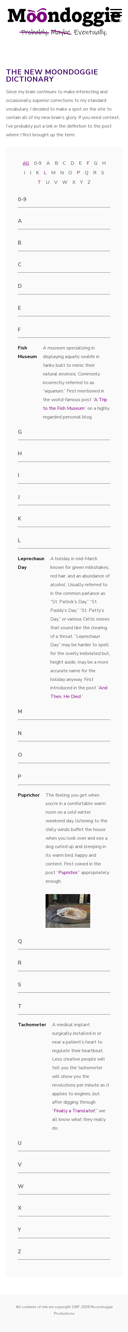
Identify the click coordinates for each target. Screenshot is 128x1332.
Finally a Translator (74, 1111)
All (26, 163)
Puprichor (68, 872)
